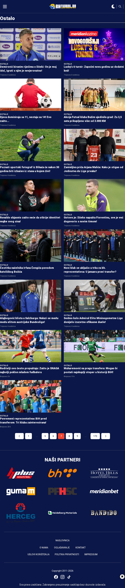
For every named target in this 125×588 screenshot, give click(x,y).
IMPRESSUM (90, 554)
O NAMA (44, 547)
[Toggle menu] (5, 6)
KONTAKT (81, 547)
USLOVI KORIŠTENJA (38, 554)
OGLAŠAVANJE (62, 547)
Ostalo (7, 18)
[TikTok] (69, 577)
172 (95, 436)
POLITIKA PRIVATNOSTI (67, 554)
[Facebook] (56, 577)
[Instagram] (62, 577)
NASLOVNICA (62, 540)
